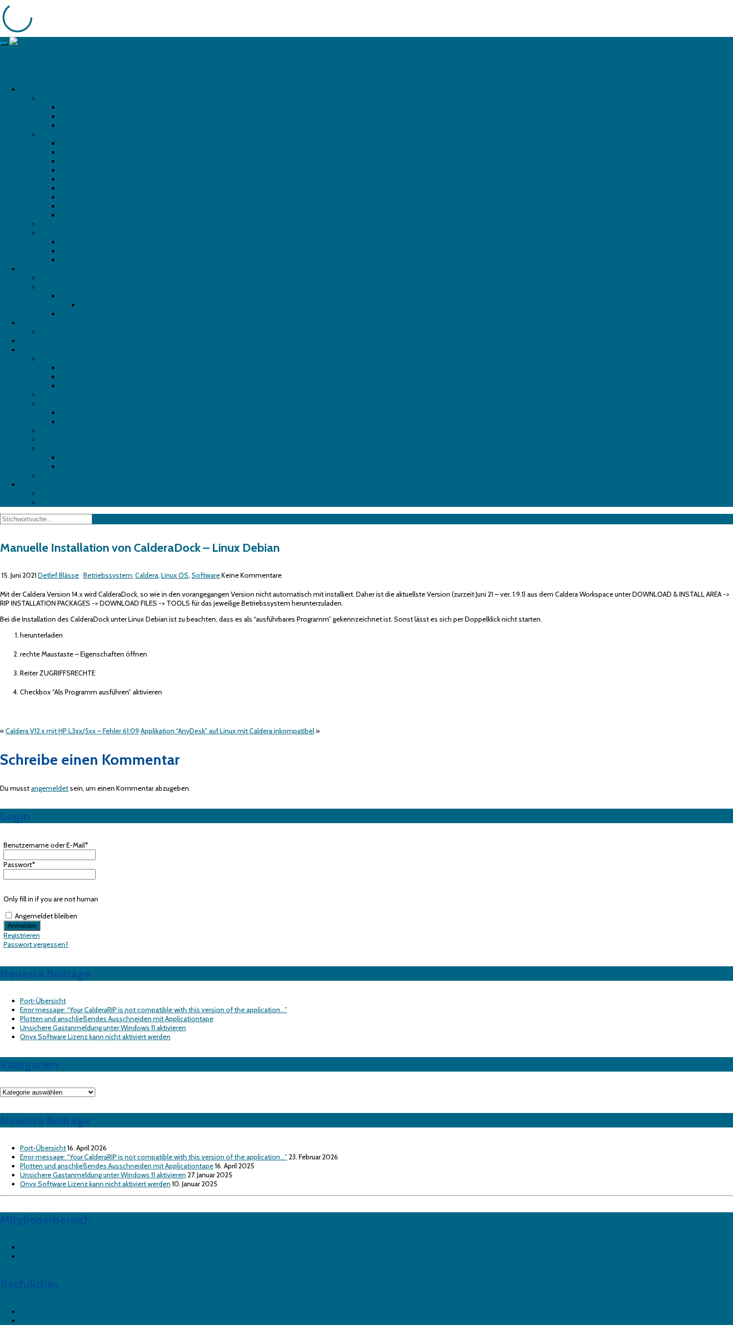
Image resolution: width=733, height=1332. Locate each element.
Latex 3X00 (78, 179)
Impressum (37, 1311)
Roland (50, 232)
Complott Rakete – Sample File (88, 502)
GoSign (71, 466)
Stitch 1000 (78, 206)
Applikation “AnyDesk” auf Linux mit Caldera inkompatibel (227, 730)
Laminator (35, 322)
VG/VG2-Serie (82, 259)
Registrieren (21, 935)
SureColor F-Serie (87, 116)
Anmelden (36, 1247)
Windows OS (80, 385)
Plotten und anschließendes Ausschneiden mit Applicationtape (116, 1018)
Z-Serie (71, 215)
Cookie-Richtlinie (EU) (53, 1320)
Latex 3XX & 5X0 (85, 152)
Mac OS (72, 376)
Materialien (96, 304)
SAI (45, 439)
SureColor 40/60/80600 (99, 107)
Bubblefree (36, 340)
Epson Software (64, 403)
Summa (52, 286)
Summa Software (67, 448)
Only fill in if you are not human (50, 898)
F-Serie (71, 295)
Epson (49, 98)
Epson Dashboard (87, 412)
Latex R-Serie (80, 188)
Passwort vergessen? (35, 944)
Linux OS (73, 367)
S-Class (72, 313)
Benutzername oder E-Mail (45, 845)
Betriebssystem (64, 358)
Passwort (19, 864)
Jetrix (47, 224)
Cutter (29, 268)
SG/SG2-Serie (82, 250)
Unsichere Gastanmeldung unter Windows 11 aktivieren (103, 1027)
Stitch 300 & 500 (87, 197)
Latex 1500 (77, 170)
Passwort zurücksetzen (55, 1256)
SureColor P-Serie (87, 125)
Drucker (31, 89)
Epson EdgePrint (85, 421)
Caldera (51, 394)
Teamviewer (59, 493)
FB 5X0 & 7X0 (81, 143)
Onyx (48, 430)
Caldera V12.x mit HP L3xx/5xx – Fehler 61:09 (72, 730)
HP (44, 134)
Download (36, 484)
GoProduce (77, 457)
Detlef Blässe (58, 575)
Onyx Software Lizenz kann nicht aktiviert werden (95, 1036)
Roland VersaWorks (69, 475)
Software (34, 349)
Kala (46, 331)
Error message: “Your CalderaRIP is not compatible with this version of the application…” (153, 1009)
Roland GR (56, 277)
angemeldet (49, 788)
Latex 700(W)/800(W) (94, 161)
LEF (65, 241)
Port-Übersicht (43, 1000)
